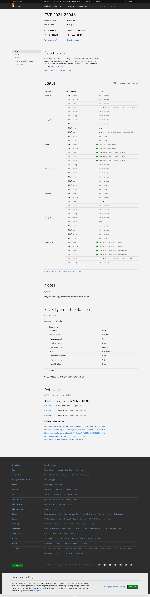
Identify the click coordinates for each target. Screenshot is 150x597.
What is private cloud (71, 514)
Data (49, 548)
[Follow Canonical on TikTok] (126, 565)
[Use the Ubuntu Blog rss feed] (131, 565)
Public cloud (118, 514)
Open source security (90, 548)
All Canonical (129, 1)
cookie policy (37, 590)
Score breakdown (73, 40)
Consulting (69, 470)
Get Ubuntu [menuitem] (87, 1)
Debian (68, 395)
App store (47, 494)
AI (45, 548)
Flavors (69, 504)
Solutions (15, 548)
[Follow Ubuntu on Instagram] (115, 565)
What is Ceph (49, 470)
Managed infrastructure (21, 480)
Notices (103, 6)
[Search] (137, 1)
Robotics (15, 489)
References (19, 64)
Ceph (14, 470)
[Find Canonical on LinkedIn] (110, 565)
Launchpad (60, 395)
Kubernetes (16, 475)
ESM (61, 6)
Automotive (48, 553)
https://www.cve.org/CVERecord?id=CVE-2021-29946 (63, 439)
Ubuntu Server (17, 509)
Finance (82, 553)
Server (54, 533)
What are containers (51, 529)
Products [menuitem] (46, 1)
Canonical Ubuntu (17, 1)
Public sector (67, 553)
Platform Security (50, 6)
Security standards (83, 6)
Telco (76, 553)
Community (68, 489)
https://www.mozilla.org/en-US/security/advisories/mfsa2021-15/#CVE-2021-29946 (74, 430)
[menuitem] (130, 1)
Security (15, 519)
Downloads (16, 533)
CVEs (95, 6)
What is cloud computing (53, 514)
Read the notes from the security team (58, 70)
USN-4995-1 (48, 410)
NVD (52, 395)
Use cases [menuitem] (56, 1)
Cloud (14, 514)
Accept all (132, 587)
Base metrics (54, 327)
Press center (88, 565)
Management (72, 494)
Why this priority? (50, 40)
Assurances (113, 6)
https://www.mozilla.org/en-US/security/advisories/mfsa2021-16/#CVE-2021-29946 (74, 433)
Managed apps (49, 480)
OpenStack (16, 465)
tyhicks (47, 292)
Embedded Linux (59, 494)
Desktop (47, 533)
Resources (85, 475)
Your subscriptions (51, 538)
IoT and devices (105, 548)
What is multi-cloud (105, 514)
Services (69, 499)
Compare (65, 524)
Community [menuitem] (76, 1)
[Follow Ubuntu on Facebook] (105, 565)
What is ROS (57, 489)
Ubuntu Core (17, 499)
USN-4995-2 (48, 415)
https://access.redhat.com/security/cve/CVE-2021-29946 (64, 436)
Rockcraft (112, 529)
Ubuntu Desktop (18, 504)
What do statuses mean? (72, 271)
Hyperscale (48, 509)
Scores (51, 370)
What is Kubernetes (51, 475)
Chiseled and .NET (81, 529)
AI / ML (15, 485)
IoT (13, 494)
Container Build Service (98, 529)
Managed (59, 470)
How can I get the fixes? (53, 271)
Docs (76, 470)
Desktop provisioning (71, 543)
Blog (71, 565)
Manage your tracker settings (114, 587)
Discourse (82, 538)
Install (46, 465)
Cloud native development (122, 548)
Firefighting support (95, 538)
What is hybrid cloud (89, 514)
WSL (60, 533)
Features (47, 499)
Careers (65, 565)
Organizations (49, 504)
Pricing (74, 538)
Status (17, 54)
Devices (84, 543)
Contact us (18, 565)
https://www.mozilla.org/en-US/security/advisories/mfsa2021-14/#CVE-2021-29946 (74, 426)
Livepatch (70, 6)
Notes (17, 58)
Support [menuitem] (65, 1)
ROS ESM (47, 489)
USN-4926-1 (48, 406)
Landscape (16, 524)
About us (47, 565)
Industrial (58, 553)
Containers (16, 529)
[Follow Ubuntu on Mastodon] (99, 565)
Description (19, 51)
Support (53, 465)
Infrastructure (57, 548)
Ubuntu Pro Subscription (53, 543)
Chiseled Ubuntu (67, 529)
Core (66, 533)
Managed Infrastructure (72, 548)
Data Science (58, 485)
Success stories (58, 499)
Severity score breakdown (24, 61)
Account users (65, 538)
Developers (60, 504)
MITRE (46, 395)
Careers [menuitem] (97, 1)
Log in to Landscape (89, 524)
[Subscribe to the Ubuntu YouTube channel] (121, 565)
